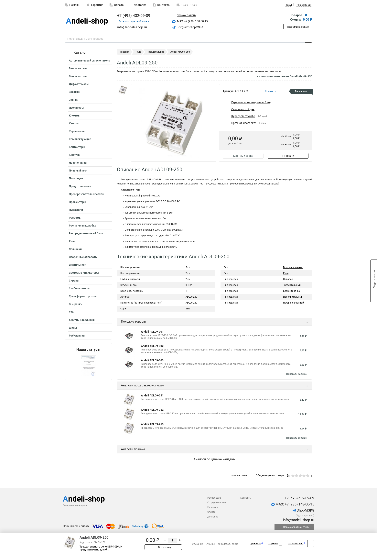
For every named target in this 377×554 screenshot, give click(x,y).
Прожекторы (77, 202)
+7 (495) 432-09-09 (133, 15)
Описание (197, 544)
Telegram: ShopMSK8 (190, 27)
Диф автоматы (79, 84)
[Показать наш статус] (88, 366)
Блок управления (293, 267)
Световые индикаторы (84, 272)
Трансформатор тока (83, 296)
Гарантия (97, 4)
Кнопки (74, 123)
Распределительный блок (86, 233)
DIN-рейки (75, 304)
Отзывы (210, 544)
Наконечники (78, 162)
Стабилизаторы (79, 288)
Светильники (77, 264)
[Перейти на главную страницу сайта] (87, 21)
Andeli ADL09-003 (152, 360)
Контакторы (77, 147)
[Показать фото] (123, 90)
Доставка (139, 4)
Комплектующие (80, 139)
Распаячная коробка (82, 225)
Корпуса (74, 154)
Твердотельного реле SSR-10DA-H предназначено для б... (101, 548)
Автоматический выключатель (89, 60)
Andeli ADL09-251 (152, 395)
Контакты (163, 4)
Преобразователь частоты (86, 194)
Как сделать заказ (228, 544)
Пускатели (76, 209)
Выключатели (78, 68)
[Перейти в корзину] (286, 18)
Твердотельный (292, 285)
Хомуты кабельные (82, 319)
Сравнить (255, 543)
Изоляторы (76, 107)
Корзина (273, 543)
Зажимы (74, 92)
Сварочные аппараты (83, 257)
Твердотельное (155, 51)
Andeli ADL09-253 (152, 424)
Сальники (75, 249)
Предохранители (80, 186)
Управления (77, 131)
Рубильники (77, 335)
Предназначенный (293, 302)
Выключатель (78, 76)
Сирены (74, 280)
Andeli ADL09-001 (152, 331)
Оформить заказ (298, 26)
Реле (72, 241)
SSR (188, 308)
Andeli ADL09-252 (152, 409)
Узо (71, 312)
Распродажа (214, 497)
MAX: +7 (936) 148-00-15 (192, 21)
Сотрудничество (216, 502)
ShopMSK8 (305, 510)
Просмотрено (295, 543)
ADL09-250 (191, 296)
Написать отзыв (239, 475)
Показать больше (296, 374)
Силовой (288, 279)
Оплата (119, 4)
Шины (73, 327)
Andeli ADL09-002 (152, 346)
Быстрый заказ (243, 155)
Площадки (76, 178)
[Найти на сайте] (308, 39)
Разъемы (75, 217)
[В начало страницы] (310, 543)
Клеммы (74, 115)
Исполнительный (293, 296)
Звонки (73, 99)
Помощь (74, 4)
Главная (124, 51)
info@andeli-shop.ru (298, 520)
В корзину (288, 155)
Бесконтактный (291, 291)
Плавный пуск (78, 170)
